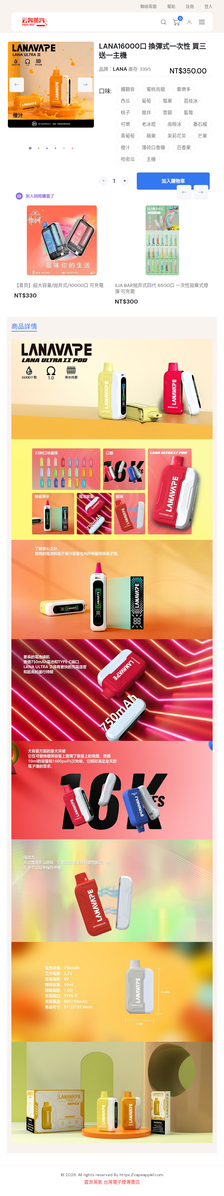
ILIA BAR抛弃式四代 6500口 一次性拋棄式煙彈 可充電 (161, 288)
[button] (163, 22)
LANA (120, 69)
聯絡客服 (148, 6)
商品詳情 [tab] (24, 326)
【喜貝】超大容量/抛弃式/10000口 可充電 (59, 285)
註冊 (190, 6)
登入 (208, 6)
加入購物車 (173, 181)
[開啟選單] (202, 22)
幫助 (171, 6)
